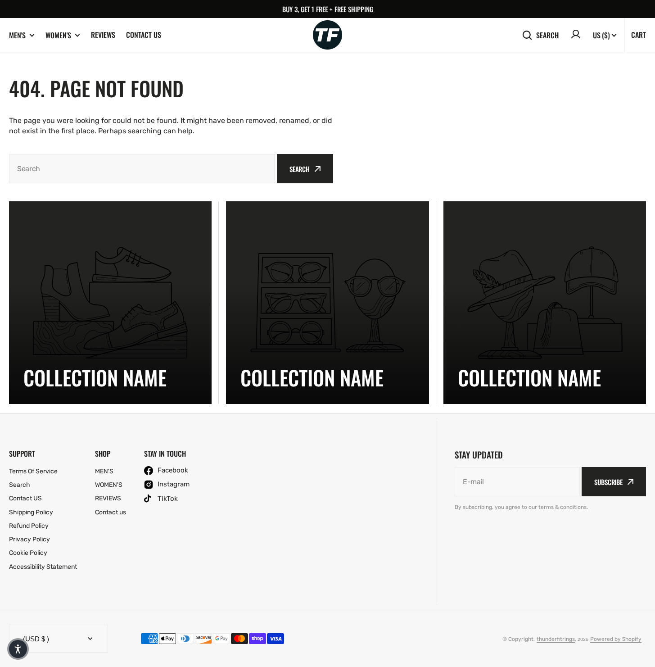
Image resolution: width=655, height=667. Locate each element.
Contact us (143, 34)
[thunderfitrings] (327, 35)
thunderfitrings (556, 639)
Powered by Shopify (615, 639)
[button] (18, 649)
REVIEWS (103, 34)
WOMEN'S (58, 35)
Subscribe (608, 482)
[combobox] (142, 168)
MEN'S (17, 35)
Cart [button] (638, 34)
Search (547, 35)
